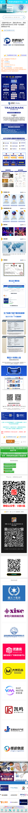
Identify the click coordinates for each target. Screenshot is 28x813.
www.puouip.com (7, 66)
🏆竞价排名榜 (23, 55)
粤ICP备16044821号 (20, 806)
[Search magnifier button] (23, 17)
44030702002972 (21, 807)
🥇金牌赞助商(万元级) (12, 55)
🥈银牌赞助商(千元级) (10, 466)
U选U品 (24, 441)
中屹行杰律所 (9, 807)
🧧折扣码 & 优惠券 (9, 471)
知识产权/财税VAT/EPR (9, 30)
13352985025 (7, 61)
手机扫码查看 (14, 574)
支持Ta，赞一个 (10, 441)
